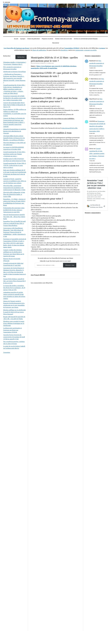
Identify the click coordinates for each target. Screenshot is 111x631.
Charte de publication (33, 39)
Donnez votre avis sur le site (63, 39)
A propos (22, 39)
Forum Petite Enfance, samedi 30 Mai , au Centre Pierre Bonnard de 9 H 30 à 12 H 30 (14, 281)
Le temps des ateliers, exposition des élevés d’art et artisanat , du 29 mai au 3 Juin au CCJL (14, 288)
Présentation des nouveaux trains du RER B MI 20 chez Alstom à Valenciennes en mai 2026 (13, 210)
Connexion (6, 352)
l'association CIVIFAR (71, 48)
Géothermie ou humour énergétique (14, 72)
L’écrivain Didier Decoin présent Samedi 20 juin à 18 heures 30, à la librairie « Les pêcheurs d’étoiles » (14, 138)
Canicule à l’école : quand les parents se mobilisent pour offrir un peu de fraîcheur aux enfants (14, 181)
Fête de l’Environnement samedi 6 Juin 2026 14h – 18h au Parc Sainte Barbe (14, 217)
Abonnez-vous (69, 265)
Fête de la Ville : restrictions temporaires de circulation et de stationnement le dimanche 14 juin (14, 188)
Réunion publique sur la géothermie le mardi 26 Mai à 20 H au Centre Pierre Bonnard (14, 312)
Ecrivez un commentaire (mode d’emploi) (85, 39)
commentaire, (79, 50)
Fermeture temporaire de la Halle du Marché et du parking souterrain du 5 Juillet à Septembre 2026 (14, 98)
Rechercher (6, 56)
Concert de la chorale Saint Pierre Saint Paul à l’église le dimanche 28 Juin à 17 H (14, 105)
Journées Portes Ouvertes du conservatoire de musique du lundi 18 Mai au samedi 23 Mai (14, 337)
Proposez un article (47, 39)
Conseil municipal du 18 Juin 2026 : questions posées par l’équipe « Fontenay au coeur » (14, 154)
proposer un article (90, 50)
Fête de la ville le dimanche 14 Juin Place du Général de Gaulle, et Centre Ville (14, 194)
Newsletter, (64, 50)
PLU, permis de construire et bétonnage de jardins (96, 63)
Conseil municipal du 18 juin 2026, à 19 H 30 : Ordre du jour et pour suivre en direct (14, 165)
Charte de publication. (39, 50)
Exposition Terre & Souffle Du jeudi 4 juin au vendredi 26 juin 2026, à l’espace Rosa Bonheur (14, 223)
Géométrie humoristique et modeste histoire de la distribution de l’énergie (14, 131)
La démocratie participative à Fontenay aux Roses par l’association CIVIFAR (12, 330)
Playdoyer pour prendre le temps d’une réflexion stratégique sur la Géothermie (13, 323)
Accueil (16, 39)
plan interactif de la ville (69, 128)
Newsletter (55, 43)
